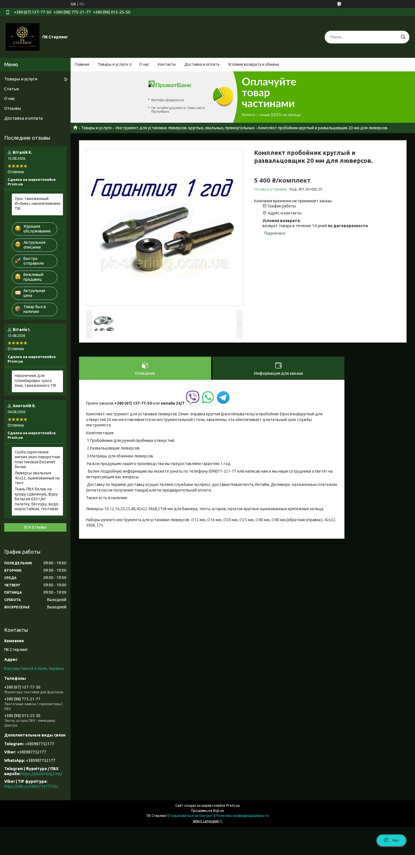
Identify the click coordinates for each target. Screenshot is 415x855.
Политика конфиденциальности (242, 815)
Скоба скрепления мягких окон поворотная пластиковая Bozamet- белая (37, 459)
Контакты (167, 64)
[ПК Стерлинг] (23, 36)
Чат (395, 840)
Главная (82, 64)
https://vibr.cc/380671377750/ (31, 786)
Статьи (11, 88)
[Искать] (403, 37)
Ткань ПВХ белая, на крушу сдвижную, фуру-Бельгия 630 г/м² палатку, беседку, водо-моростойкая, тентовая (37, 499)
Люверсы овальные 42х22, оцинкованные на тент (37, 478)
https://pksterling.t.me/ (41, 773)
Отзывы (12, 108)
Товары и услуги (113, 64)
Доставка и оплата (201, 64)
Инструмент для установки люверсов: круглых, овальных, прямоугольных (185, 128)
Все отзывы (35, 527)
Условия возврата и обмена (253, 64)
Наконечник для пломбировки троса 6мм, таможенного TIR (35, 380)
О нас (144, 64)
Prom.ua (233, 805)
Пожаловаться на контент (191, 815)
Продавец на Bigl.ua (207, 810)
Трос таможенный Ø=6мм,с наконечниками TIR (37, 203)
